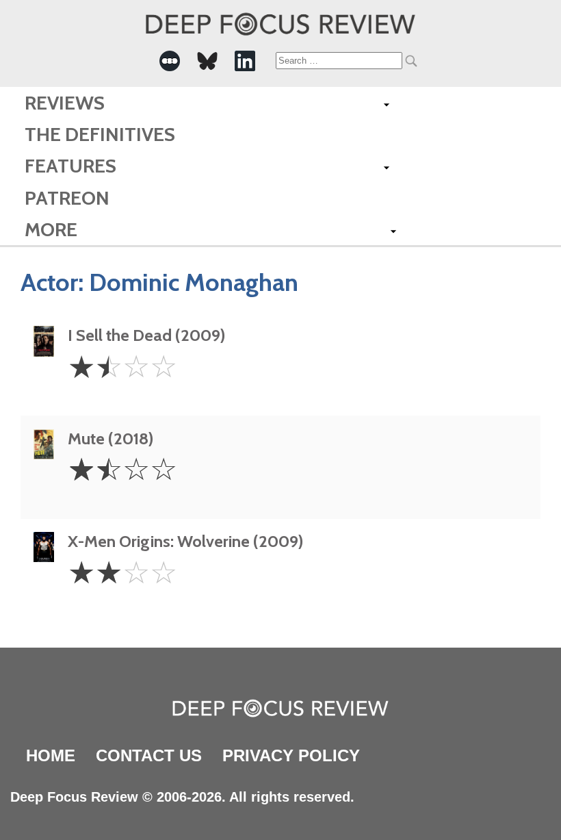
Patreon (67, 197)
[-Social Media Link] (169, 61)
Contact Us (149, 755)
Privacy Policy (291, 755)
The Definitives (100, 134)
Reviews (65, 102)
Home (50, 755)
